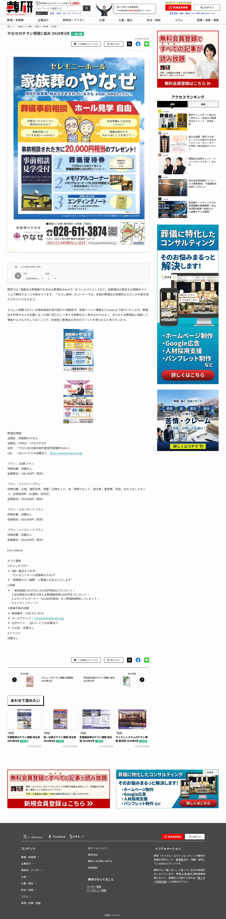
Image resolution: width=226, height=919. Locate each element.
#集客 (52, 13)
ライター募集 (94, 886)
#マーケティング (74, 13)
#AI (64, 13)
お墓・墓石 (27, 883)
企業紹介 (26, 863)
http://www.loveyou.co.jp (66, 453)
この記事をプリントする (88, 43)
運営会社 (93, 854)
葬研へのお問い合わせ (100, 861)
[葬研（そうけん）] (19, 7)
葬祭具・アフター (31, 870)
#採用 (58, 13)
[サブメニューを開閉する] (38, 856)
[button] (129, 43)
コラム (24, 896)
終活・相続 (27, 890)
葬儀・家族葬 (28, 857)
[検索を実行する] (86, 8)
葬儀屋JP (181, 859)
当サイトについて (98, 848)
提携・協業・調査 (31, 903)
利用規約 (93, 867)
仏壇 (23, 877)
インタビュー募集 (96, 890)
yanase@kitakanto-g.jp (49, 618)
